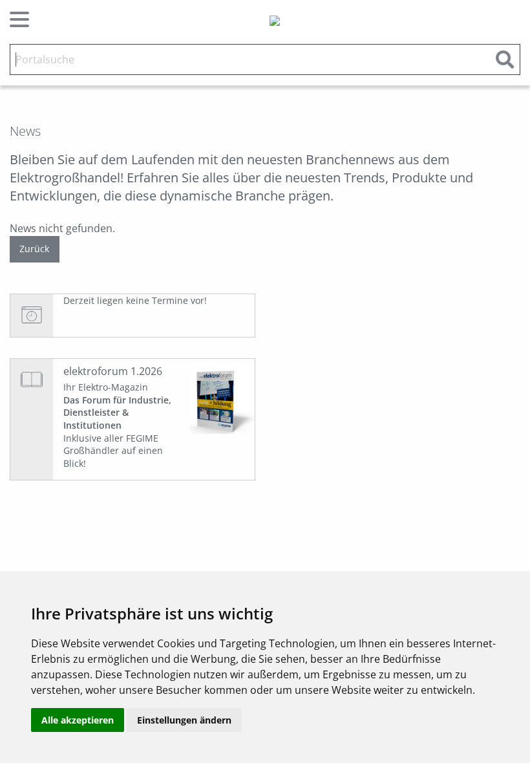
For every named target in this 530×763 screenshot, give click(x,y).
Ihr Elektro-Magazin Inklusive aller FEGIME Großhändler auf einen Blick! (117, 425)
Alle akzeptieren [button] (77, 720)
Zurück (34, 248)
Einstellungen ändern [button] (184, 720)
